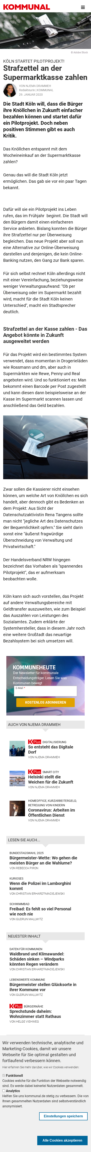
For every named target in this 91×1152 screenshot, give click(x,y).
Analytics (13, 1091)
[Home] (26, 7)
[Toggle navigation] (83, 7)
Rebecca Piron (27, 868)
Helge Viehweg (27, 1021)
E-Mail (19, 688)
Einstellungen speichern (63, 1116)
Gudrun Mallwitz (29, 919)
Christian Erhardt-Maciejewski (40, 893)
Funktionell (14, 1076)
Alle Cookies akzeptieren (62, 1140)
